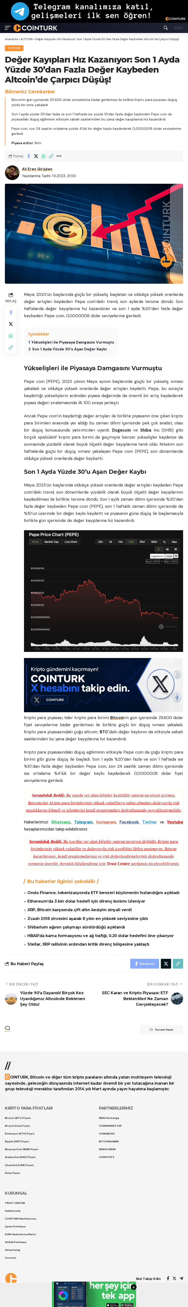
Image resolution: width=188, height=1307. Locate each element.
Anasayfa (11, 39)
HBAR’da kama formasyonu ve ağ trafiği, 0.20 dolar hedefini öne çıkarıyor (100, 935)
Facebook (129, 822)
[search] (165, 27)
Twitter (149, 822)
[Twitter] (174, 1279)
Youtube (175, 822)
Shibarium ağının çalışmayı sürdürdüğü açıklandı (76, 927)
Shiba (145, 430)
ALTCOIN (27, 39)
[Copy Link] (51, 156)
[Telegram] (181, 1279)
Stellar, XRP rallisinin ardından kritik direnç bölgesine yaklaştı (88, 944)
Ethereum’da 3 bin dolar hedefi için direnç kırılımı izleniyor (86, 901)
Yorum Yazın (164, 1030)
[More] (58, 156)
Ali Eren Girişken (37, 169)
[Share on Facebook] (28, 156)
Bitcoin (117, 717)
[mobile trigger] (9, 28)
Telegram (83, 822)
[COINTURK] (35, 28)
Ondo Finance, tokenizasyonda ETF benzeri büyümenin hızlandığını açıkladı (103, 892)
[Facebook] (168, 1279)
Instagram (106, 822)
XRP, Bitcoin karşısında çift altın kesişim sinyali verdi (79, 909)
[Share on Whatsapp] (43, 156)
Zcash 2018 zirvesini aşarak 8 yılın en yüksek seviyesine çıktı (87, 918)
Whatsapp (60, 822)
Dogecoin (121, 430)
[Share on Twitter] (36, 156)
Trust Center (118, 863)
